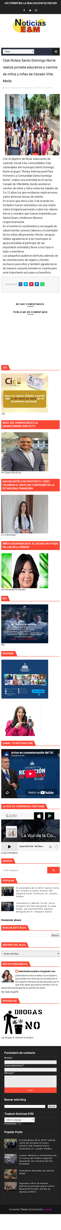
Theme (24, 1209)
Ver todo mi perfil (9, 992)
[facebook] (24, 10)
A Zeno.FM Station (9, 853)
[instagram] (36, 10)
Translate (27, 1123)
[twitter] (30, 10)
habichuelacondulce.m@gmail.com (36, 971)
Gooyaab (47, 1209)
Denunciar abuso (11, 920)
